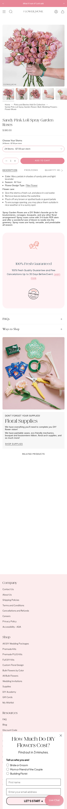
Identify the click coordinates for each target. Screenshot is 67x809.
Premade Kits (9, 649)
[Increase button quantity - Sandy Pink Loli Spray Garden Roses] (15, 161)
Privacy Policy (9, 621)
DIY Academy (9, 692)
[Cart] (63, 11)
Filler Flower (32, 185)
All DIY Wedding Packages (15, 643)
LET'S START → (33, 801)
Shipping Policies (10, 600)
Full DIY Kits (8, 659)
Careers (6, 616)
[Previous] (3, 3)
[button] (11, 11)
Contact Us (8, 589)
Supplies (6, 686)
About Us (7, 594)
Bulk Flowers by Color (13, 670)
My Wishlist (8, 702)
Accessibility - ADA (11, 626)
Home (7, 104)
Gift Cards (7, 697)
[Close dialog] (60, 735)
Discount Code (9, 730)
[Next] (63, 3)
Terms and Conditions (13, 605)
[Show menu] (4, 11)
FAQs (6, 319)
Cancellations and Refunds (15, 610)
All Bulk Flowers (10, 675)
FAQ (4, 719)
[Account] (56, 11)
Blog (4, 724)
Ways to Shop (10, 329)
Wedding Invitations (12, 681)
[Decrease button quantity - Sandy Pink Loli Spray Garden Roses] (5, 161)
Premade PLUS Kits (12, 654)
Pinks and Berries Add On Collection (29, 104)
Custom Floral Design (13, 665)
